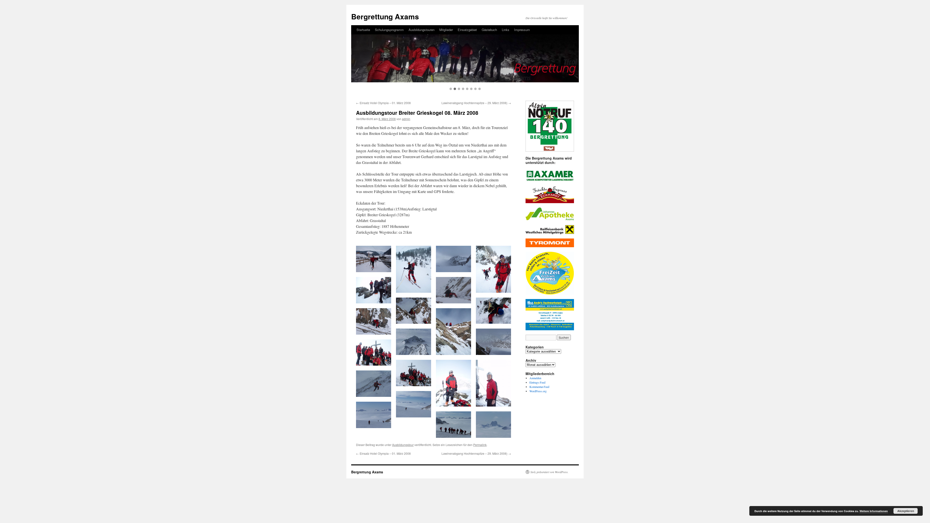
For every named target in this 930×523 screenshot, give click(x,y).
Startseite (363, 29)
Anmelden (535, 378)
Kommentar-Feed (539, 387)
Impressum (522, 29)
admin (406, 119)
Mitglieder (446, 29)
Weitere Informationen (874, 511)
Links (505, 29)
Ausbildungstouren (421, 29)
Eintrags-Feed (537, 382)
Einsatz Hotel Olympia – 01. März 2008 (383, 103)
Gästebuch (489, 29)
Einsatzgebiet (467, 29)
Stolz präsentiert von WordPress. (549, 472)
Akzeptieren (905, 511)
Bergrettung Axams (385, 16)
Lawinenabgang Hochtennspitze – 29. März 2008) (476, 103)
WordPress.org (538, 391)
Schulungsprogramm (389, 29)
